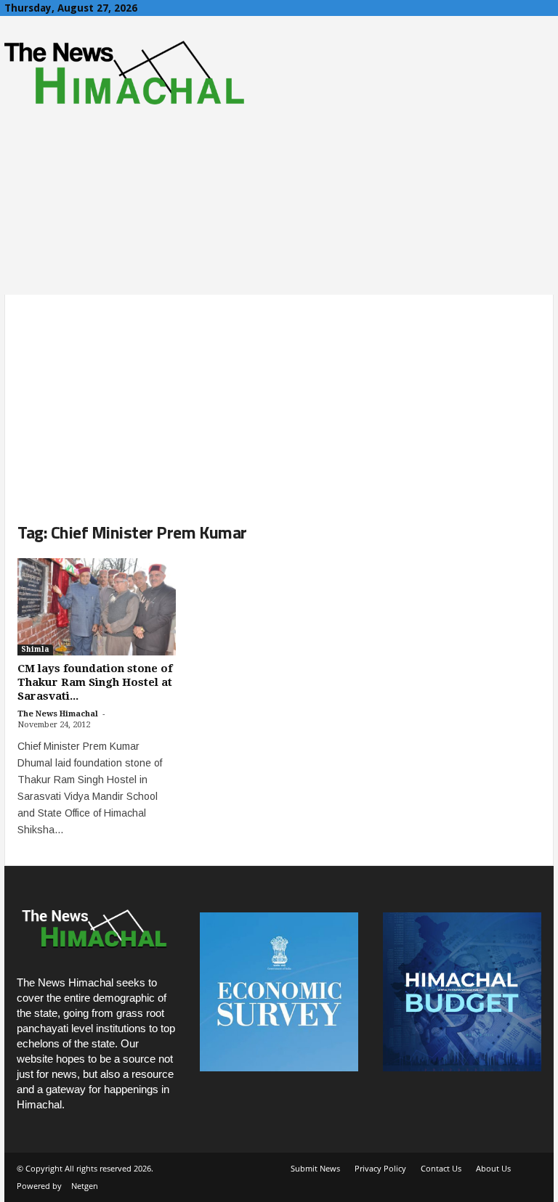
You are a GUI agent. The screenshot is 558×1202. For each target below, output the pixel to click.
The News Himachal (57, 714)
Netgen (84, 1185)
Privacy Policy (380, 1168)
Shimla (35, 649)
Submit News (315, 1168)
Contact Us (441, 1168)
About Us (493, 1168)
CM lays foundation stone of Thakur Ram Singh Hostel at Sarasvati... (94, 682)
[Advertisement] (279, 396)
